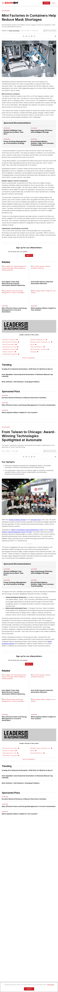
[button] (3, 3)
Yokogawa (33, 351)
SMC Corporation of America (38, 349)
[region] (29, 987)
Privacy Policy (50, 984)
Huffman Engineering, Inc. (37, 339)
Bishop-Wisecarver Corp (9, 347)
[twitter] (29, 36)
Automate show (36, 519)
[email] (34, 36)
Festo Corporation (14, 30)
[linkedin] (26, 36)
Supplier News (6, 10)
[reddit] (31, 36)
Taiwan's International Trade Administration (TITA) (27, 530)
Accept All (29, 988)
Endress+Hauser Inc (8, 351)
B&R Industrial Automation (9, 342)
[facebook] (23, 36)
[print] (55, 36)
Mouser (32, 344)
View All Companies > (29, 358)
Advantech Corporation (9, 339)
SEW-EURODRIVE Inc (36, 347)
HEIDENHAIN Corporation (9, 354)
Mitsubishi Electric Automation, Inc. (40, 342)
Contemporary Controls (9, 349)
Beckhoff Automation (8, 344)
